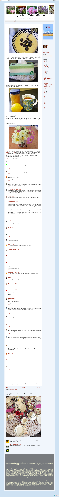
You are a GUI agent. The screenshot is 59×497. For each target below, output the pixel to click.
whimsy (35, 484)
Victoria (39, 483)
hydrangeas (7, 469)
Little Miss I (48, 470)
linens (41, 470)
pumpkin (13, 477)
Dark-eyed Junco (19, 462)
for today (52, 464)
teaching (34, 481)
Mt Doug (13, 473)
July (45, 72)
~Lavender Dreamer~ (11, 283)
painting (47, 474)
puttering (16, 477)
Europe (50, 463)
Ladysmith (10, 470)
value (23, 483)
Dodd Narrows (48, 462)
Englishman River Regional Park (42, 463)
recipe (47, 477)
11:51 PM (15, 220)
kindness (41, 469)
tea (23, 481)
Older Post (39, 387)
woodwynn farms (18, 485)
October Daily (19, 474)
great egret (26, 467)
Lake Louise (13, 470)
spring (12, 480)
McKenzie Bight (17, 472)
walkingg (50, 483)
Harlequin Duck (40, 467)
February (46, 88)
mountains (52, 472)
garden (51, 465)
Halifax (34, 467)
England (37, 463)
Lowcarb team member (11, 289)
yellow (34, 485)
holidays (25, 468)
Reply (9, 168)
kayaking (35, 469)
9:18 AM (18, 249)
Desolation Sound (34, 462)
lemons (23, 470)
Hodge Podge (22, 468)
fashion (20, 464)
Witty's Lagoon (11, 485)
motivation (49, 472)
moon (33, 472)
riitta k (9, 227)
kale (33, 469)
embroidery (34, 463)
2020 (45, 92)
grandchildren (8, 467)
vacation (16, 483)
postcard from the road (36, 476)
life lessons (37, 470)
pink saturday (51, 475)
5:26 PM (17, 201)
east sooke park (11, 463)
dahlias (14, 462)
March (46, 77)
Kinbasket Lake (38, 469)
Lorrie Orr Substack (46, 52)
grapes (11, 467)
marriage (43, 471)
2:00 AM (11, 227)
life (35, 470)
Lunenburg (20, 471)
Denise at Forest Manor (11, 201)
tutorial (14, 483)
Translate (49, 57)
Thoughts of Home (15, 482)
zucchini (38, 485)
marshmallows (45, 471)
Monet (30, 472)
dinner (45, 462)
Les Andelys (26, 470)
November (46, 67)
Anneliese (9, 365)
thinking (11, 482)
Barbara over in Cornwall (10, 152)
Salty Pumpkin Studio (11, 176)
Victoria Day (41, 483)
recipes (49, 477)
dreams (7, 463)
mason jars (52, 471)
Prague (40, 476)
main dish (24, 471)
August (46, 71)
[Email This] (13, 158)
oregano (39, 474)
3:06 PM (21, 189)
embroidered (31, 463)
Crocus (8, 462)
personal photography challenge (35, 475)
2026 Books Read (25, 21)
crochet (6, 462)
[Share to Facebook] (16, 158)
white (38, 484)
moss (44, 472)
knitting (52, 469)
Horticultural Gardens (37, 468)
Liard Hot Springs (31, 470)
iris (20, 469)
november (13, 474)
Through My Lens (19, 482)
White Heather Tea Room (42, 484)
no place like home (39, 473)
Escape (47, 463)
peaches (23, 475)
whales (30, 484)
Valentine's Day (20, 483)
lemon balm (20, 470)
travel (6, 483)
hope (33, 468)
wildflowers (46, 484)
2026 (45, 60)
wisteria (8, 485)
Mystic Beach (25, 473)
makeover (26, 471)
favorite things (26, 464)
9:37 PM (12, 365)
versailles (36, 483)
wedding (23, 484)
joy (32, 469)
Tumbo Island (11, 483)
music (21, 473)
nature (30, 473)
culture (10, 462)
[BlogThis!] (14, 158)
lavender (16, 470)
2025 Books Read (19, 21)
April (45, 76)
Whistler (37, 484)
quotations (31, 477)
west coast (28, 484)
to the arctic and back (34, 482)
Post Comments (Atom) (13, 389)
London (13, 471)
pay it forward (20, 475)
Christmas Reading (12, 21)
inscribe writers (11, 469)
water (15, 484)
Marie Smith (10, 244)
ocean (16, 474)
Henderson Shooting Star (9, 468)
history (19, 468)
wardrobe (9, 484)
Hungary (50, 468)
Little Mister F (7, 471)
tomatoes (43, 482)
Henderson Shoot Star (50, 467)
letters (28, 470)
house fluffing (47, 468)
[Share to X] (15, 158)
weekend (26, 484)
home (27, 468)
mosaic (35, 472)
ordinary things (35, 474)
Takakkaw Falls (18, 481)
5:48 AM (16, 283)
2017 (45, 96)
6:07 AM (13, 244)
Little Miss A (44, 470)
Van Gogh (25, 483)
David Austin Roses (24, 462)
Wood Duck (14, 485)
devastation (40, 462)
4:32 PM (13, 196)
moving (9, 473)
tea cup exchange (26, 481)
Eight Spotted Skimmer (21, 463)
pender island (27, 475)
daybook (28, 462)
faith (15, 464)
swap (11, 481)
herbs (13, 468)
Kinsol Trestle (47, 469)
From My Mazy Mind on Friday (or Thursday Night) (48, 87)
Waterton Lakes (18, 484)
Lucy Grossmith (17, 471)
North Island (46, 473)
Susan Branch (9, 481)
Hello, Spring (46, 83)
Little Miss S (51, 470)
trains (52, 482)
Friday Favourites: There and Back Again (15, 444)
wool (20, 485)
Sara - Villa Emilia (10, 220)
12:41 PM (16, 176)
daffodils (12, 462)
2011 (44, 103)
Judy (9, 277)
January (28, 469)
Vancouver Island (32, 483)
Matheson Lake (9, 472)
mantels (37, 471)
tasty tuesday (21, 481)
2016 (45, 97)
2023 (45, 64)
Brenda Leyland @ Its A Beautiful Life (14, 189)
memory (26, 472)
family (18, 464)
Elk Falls (29, 463)
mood (32, 472)
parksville (11, 475)
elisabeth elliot (26, 463)
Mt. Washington (16, 473)
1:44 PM (18, 358)
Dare (16, 462)
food (50, 464)
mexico (28, 472)
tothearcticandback (47, 482)
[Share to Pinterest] (17, 158)
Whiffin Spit (33, 484)
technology (37, 481)
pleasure (10, 476)
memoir (23, 472)
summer (37, 480)
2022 (45, 65)
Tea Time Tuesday (31, 481)
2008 (45, 107)
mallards (35, 471)
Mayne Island (13, 472)
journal (31, 469)
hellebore (47, 467)
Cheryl (9, 307)
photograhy (42, 475)
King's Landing (44, 469)
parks (9, 475)
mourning (7, 473)
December (46, 66)
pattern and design (16, 475)
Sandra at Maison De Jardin (12, 272)
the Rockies (46, 481)
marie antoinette (40, 471)
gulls (29, 467)
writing (33, 485)
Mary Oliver (49, 471)
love (14, 471)
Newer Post (8, 387)
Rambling (37, 477)
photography (45, 475)
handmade (36, 467)
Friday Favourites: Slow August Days (15, 449)
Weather (21, 484)
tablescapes (14, 481)
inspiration (14, 469)
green (28, 467)
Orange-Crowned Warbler (31, 474)
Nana (28, 473)
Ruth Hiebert (10, 196)
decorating (30, 462)
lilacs (39, 470)
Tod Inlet (41, 482)
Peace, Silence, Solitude (47, 78)
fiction (33, 464)
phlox (40, 475)
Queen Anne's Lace (22, 477)
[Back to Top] (56, 495)
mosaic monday (39, 472)
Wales (45, 483)
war (7, 484)
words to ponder (29, 485)
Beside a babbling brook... (12, 249)
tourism (51, 482)
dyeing (8, 463)
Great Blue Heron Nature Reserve (20, 467)
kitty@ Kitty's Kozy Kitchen (12, 358)
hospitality (41, 468)
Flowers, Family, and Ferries (48, 79)
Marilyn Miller (10, 344)
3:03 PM (16, 289)
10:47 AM (13, 344)
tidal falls (29, 482)
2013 (45, 101)
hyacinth (52, 468)
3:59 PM (18, 272)
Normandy (44, 473)
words (21, 485)
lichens (34, 470)
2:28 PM (15, 183)
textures (40, 481)
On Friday (26, 474)
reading (44, 477)
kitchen (50, 469)
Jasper (29, 469)
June (45, 73)
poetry (18, 476)
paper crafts (50, 474)
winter (51, 484)
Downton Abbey (51, 462)
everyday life (11, 464)
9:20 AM (18, 261)
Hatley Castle (43, 467)
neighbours (32, 473)
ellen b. (9, 353)
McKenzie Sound (21, 472)
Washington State (13, 484)
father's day (23, 464)
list (42, 470)
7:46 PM (11, 277)
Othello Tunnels (41, 474)
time (30, 482)
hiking (17, 468)
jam (26, 469)
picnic (48, 475)
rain (35, 477)
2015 (45, 98)
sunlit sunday (47, 480)
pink (49, 475)
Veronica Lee (10, 298)
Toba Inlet (38, 482)
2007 (45, 108)
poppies (20, 476)
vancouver (28, 483)
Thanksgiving (43, 481)
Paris (8, 475)
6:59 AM (12, 307)
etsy (48, 463)
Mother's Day (46, 472)
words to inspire (25, 485)
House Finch (43, 468)
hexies (15, 468)
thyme (27, 482)
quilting (27, 477)
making (29, 471)
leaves (18, 470)
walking (47, 483)
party (13, 475)
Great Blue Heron (14, 467)
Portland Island (31, 476)
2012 (45, 102)
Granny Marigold (10, 183)
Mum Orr (19, 473)
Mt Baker (11, 473)
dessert (38, 462)
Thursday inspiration (24, 482)
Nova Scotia (10, 474)
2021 (45, 91)
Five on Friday (40, 464)
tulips (8, 483)
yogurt (36, 485)
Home (7, 21)
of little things (23, 474)
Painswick (44, 474)
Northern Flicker (50, 473)
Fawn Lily (30, 464)
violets (43, 483)
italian (25, 469)
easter (15, 463)
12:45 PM (12, 353)
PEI (24, 475)
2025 (45, 61)
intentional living (18, 469)
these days (50, 481)
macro (22, 471)
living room (10, 471)
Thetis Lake (8, 482)
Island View (22, 469)
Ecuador (17, 463)
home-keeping (30, 468)
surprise (7, 481)
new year (35, 473)
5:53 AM (13, 298)
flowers (47, 464)
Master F (7, 472)
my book (23, 473)
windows (49, 484)
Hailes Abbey (31, 467)
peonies (30, 475)
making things (32, 471)
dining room (43, 462)
